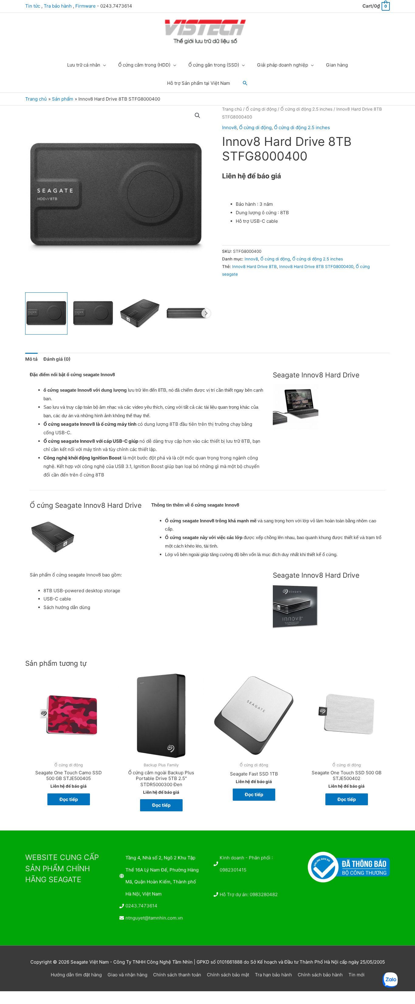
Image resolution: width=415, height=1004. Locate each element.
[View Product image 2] (93, 313)
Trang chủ (232, 109)
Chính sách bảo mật (228, 975)
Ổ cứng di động (261, 109)
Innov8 (229, 127)
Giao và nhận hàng (127, 975)
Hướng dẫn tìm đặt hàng (76, 975)
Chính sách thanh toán (177, 975)
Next (206, 313)
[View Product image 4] (186, 313)
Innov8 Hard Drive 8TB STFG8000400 (316, 266)
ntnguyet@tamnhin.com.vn (154, 918)
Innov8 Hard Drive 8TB (254, 266)
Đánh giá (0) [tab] (56, 359)
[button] (245, 83)
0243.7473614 (141, 906)
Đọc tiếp (69, 799)
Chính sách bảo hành (320, 975)
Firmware (85, 6)
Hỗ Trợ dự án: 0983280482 (249, 894)
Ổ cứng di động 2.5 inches (306, 109)
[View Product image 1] (46, 313)
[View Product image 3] (140, 313)
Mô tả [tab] (31, 359)
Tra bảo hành (58, 6)
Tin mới (356, 975)
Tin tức (32, 6)
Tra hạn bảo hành (273, 975)
